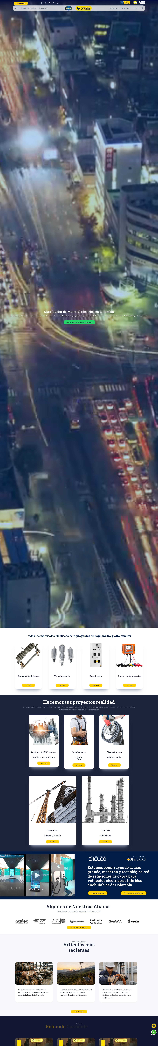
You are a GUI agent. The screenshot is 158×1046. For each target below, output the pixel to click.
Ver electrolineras (98, 893)
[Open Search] (142, 8)
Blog (135, 8)
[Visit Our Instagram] (45, 3)
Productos (113, 8)
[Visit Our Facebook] (41, 3)
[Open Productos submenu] (117, 8)
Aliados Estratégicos (28, 8)
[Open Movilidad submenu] (129, 8)
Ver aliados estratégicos (79, 928)
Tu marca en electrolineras (133, 893)
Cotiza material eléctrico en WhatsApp (79, 322)
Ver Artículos (79, 1012)
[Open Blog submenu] (138, 8)
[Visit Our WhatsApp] (57, 3)
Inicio (16, 8)
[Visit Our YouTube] (49, 3)
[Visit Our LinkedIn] (53, 3)
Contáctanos (21, 3)
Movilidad (125, 8)
